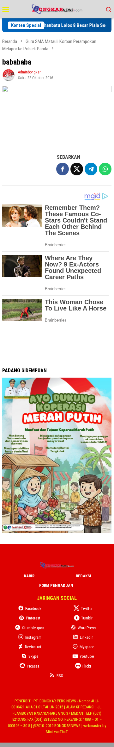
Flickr (86, 666)
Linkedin (86, 637)
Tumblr (87, 618)
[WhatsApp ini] (105, 169)
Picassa (33, 666)
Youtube (87, 656)
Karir (29, 576)
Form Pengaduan (56, 585)
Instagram (33, 637)
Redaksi (83, 576)
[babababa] (56, 116)
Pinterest (33, 618)
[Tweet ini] (76, 169)
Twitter (87, 608)
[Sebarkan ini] (62, 169)
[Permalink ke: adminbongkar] (8, 75)
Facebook (33, 608)
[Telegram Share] (91, 169)
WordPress (87, 627)
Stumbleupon (33, 627)
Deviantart (33, 646)
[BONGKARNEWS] (56, 9)
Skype (33, 656)
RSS (60, 675)
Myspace (87, 646)
